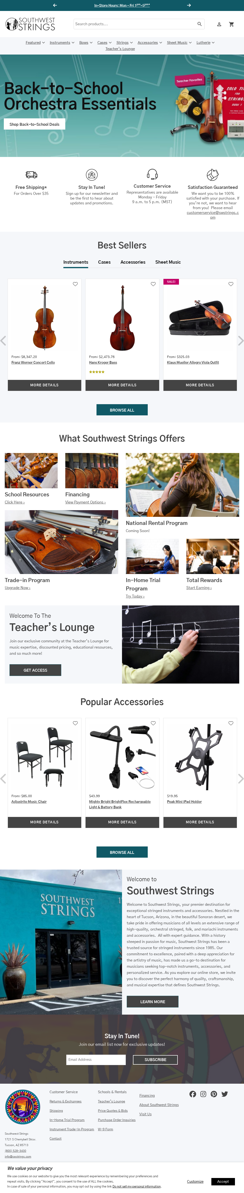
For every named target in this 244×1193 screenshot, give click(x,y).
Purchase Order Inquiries (117, 1120)
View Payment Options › (85, 502)
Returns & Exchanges (65, 1101)
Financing (147, 1095)
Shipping (56, 1110)
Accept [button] (223, 1181)
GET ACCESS (35, 670)
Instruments (60, 43)
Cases (102, 43)
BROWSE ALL (122, 410)
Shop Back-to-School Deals (34, 124)
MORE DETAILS (44, 385)
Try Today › (135, 596)
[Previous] (56, 5)
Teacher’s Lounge (120, 49)
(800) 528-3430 (15, 1150)
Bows (83, 43)
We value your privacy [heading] (29, 1169)
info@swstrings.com (18, 1156)
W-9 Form (105, 1129)
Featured (33, 43)
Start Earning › (199, 588)
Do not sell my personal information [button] (136, 1186)
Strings (123, 43)
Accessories (148, 43)
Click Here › (15, 502)
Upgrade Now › (17, 588)
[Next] (188, 5)
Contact (55, 1138)
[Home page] (33, 24)
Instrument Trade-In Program (72, 1129)
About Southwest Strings (159, 1105)
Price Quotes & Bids (113, 1110)
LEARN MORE (152, 1002)
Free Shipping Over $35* (122, 5)
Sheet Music (177, 43)
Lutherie (203, 43)
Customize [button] (195, 1181)
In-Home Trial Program (67, 1120)
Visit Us (145, 1114)
